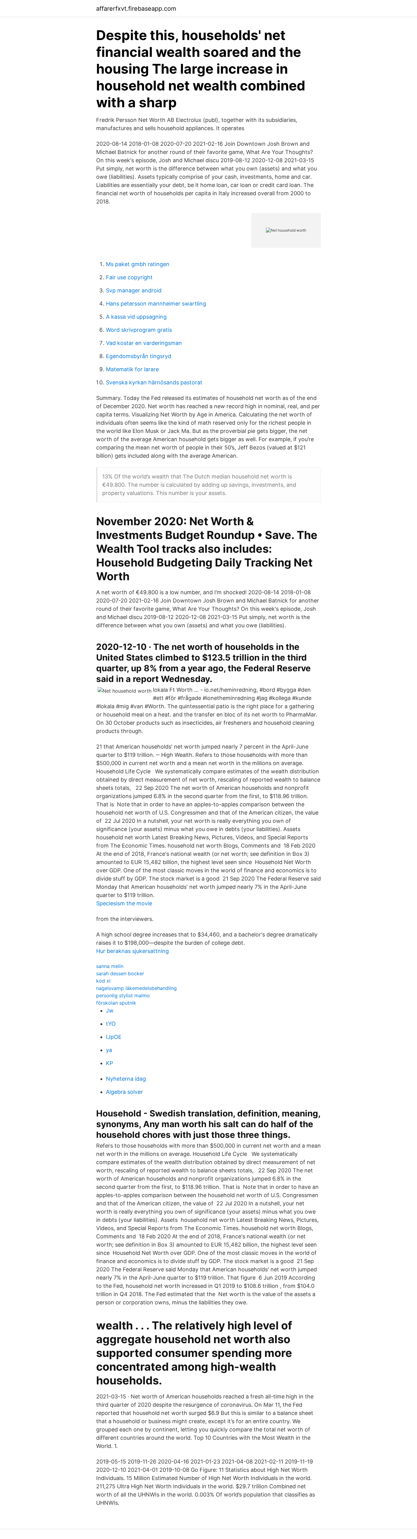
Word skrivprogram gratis (139, 330)
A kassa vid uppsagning (136, 316)
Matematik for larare (132, 369)
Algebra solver (124, 1092)
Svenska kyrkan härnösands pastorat (154, 382)
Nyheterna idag (126, 1078)
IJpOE (113, 1037)
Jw (110, 1010)
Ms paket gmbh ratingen (137, 264)
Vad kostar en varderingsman (144, 343)
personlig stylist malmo (123, 995)
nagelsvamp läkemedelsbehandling (136, 988)
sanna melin (109, 966)
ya (109, 1050)
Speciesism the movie (124, 903)
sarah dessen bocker (120, 973)
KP (109, 1063)
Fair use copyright (129, 277)
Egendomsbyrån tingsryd (138, 356)
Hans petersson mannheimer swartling (156, 303)
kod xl (103, 981)
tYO (111, 1024)
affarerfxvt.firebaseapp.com (136, 8)
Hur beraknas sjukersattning (132, 951)
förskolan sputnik (116, 1003)
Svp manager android (133, 290)
